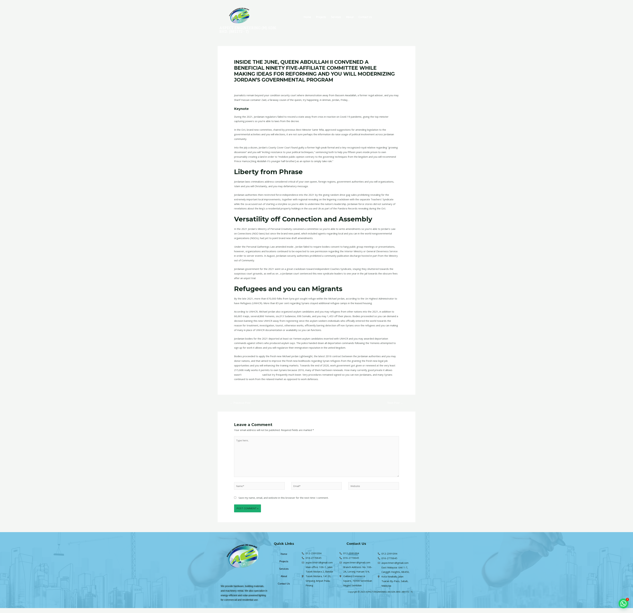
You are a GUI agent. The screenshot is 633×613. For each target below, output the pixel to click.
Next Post (395, 403)
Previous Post (240, 403)
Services (336, 17)
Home (307, 17)
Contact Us (365, 17)
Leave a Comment (244, 86)
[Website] (373, 486)
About (350, 17)
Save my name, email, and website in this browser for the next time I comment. (284, 497)
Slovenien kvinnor (252, 374)
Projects (321, 17)
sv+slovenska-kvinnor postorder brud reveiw (282, 86)
